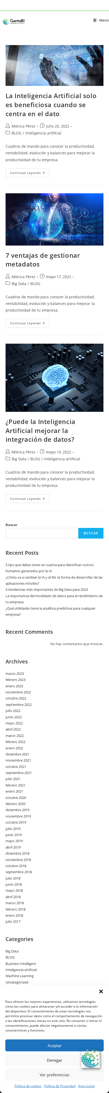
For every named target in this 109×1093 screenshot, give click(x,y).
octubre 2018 (16, 865)
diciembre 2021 (17, 754)
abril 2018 (13, 896)
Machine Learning (20, 975)
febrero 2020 (15, 803)
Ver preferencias (54, 1074)
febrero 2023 (15, 679)
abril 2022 (13, 729)
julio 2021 (13, 778)
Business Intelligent (21, 963)
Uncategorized (17, 982)
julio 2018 (13, 878)
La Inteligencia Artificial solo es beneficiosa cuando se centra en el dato (51, 104)
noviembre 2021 (18, 760)
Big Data (19, 283)
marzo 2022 (15, 735)
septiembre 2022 (19, 704)
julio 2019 (13, 828)
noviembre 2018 (18, 859)
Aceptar (55, 1045)
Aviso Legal (86, 1086)
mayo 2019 (14, 840)
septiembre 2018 (19, 871)
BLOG (16, 132)
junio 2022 (14, 717)
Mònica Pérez (23, 126)
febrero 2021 (15, 785)
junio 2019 (14, 834)
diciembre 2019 (17, 809)
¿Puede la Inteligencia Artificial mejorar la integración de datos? (40, 430)
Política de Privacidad (59, 1086)
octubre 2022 (16, 698)
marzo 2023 (15, 673)
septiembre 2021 (19, 772)
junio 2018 (14, 884)
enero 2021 (14, 791)
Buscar (11, 524)
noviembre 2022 (18, 692)
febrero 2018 (15, 909)
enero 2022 (14, 748)
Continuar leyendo (29, 171)
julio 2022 (13, 710)
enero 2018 (14, 915)
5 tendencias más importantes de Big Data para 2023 (47, 589)
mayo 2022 (14, 723)
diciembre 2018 (17, 853)
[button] (101, 991)
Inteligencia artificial (43, 132)
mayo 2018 (14, 890)
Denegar (54, 1060)
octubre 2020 (16, 797)
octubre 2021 (16, 766)
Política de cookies (28, 1086)
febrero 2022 (15, 741)
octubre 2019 (16, 822)
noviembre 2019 (18, 816)
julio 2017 (13, 921)
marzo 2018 (15, 902)
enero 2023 (14, 686)
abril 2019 (13, 847)
